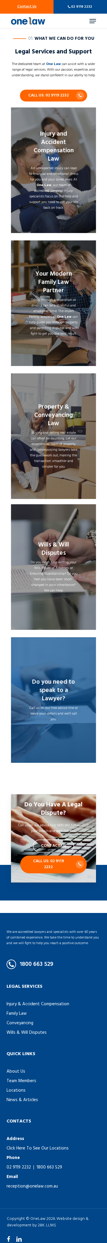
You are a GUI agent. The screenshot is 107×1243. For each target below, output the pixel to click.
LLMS (51, 1225)
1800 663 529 (49, 1167)
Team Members (21, 1081)
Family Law (17, 1013)
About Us (16, 1071)
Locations (16, 1090)
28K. (41, 1225)
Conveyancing (20, 1023)
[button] (92, 21)
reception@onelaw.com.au (32, 1186)
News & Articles (22, 1100)
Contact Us (27, 6)
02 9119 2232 (81, 7)
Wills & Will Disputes (27, 1032)
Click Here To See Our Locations (38, 1148)
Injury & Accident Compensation (38, 1004)
